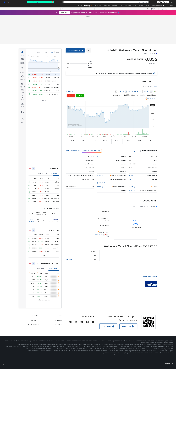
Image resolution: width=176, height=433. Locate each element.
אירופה (92, 9)
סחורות (45, 52)
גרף (150, 81)
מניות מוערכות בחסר (40, 9)
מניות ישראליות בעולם (115, 9)
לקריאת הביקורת (31, 220)
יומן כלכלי (107, 6)
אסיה (78, 9)
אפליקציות (35, 316)
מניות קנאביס (104, 9)
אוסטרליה (69, 259)
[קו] (151, 91)
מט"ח (57, 52)
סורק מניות (98, 6)
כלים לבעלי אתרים (33, 324)
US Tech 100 (55, 87)
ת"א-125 (56, 78)
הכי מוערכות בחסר (53, 268)
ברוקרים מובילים (53, 209)
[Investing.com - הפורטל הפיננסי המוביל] (165, 2)
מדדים (51, 52)
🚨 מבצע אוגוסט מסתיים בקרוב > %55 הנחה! (40, 2)
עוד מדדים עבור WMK (73, 151)
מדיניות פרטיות (16, 364)
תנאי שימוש (27, 364)
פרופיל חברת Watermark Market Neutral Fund (130, 246)
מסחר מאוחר (126, 9)
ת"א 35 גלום (55, 81)
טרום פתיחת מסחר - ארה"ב (138, 9)
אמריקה (97, 9)
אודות (60, 316)
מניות (169, 9)
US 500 (57, 84)
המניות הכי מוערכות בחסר (49, 263)
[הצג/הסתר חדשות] (116, 91)
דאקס (57, 91)
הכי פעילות (56, 173)
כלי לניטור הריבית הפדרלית (68, 9)
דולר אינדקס (55, 94)
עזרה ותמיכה (58, 324)
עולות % (48, 173)
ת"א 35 (57, 74)
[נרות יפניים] (155, 91)
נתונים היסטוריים (147, 86)
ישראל (156, 9)
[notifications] (8, 2)
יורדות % (40, 173)
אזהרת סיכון (6, 364)
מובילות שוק (54, 168)
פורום (144, 81)
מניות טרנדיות (54, 230)
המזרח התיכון (84, 9)
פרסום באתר (58, 320)
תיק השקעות (35, 320)
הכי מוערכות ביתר (41, 268)
